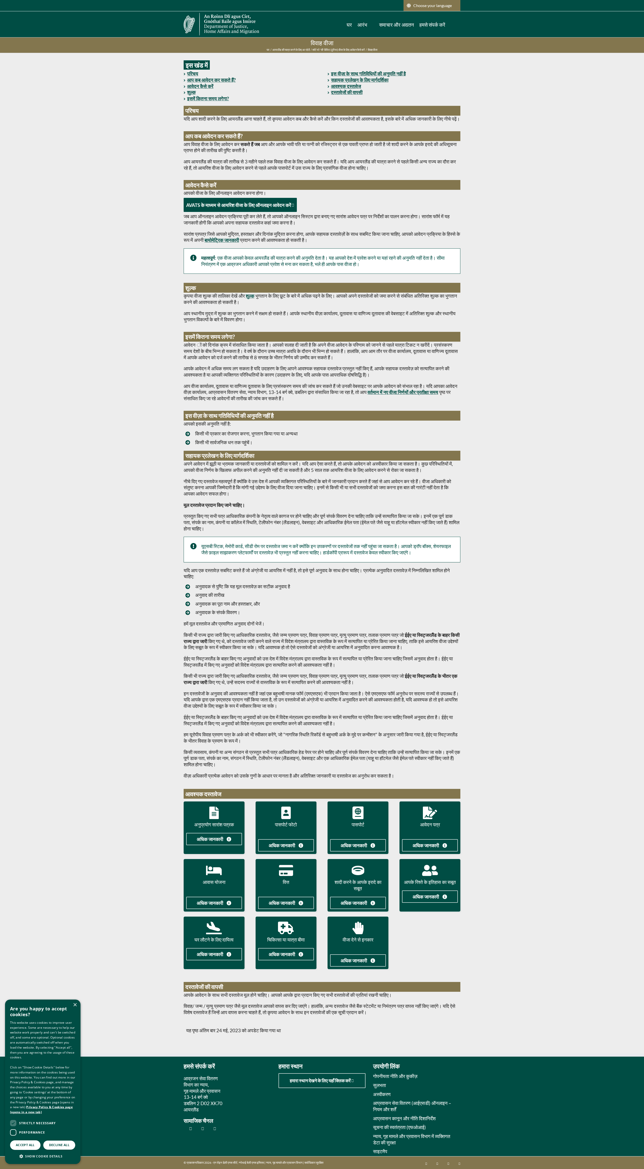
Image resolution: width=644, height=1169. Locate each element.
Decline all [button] (59, 1145)
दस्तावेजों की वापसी (347, 92)
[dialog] (42, 1082)
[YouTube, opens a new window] (212, 1128)
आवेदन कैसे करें (200, 86)
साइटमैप (380, 1151)
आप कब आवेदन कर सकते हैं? (211, 80)
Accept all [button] (25, 1145)
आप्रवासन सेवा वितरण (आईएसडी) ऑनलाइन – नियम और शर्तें (412, 1106)
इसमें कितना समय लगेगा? (208, 98)
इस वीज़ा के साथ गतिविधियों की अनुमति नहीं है (368, 73)
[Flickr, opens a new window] (200, 1128)
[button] (453, 24)
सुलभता (379, 1085)
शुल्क (191, 92)
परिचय (192, 73)
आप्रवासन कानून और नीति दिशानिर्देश (404, 1118)
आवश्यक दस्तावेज (346, 86)
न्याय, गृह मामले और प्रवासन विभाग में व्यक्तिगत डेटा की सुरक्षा (411, 1139)
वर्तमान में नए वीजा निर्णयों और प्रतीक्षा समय (403, 392)
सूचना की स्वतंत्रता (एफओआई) (399, 1127)
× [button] (75, 1005)
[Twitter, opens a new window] (188, 1128)
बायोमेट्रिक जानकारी (222, 240)
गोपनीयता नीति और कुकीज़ (395, 1076)
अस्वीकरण (382, 1094)
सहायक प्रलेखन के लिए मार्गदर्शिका (359, 80)
